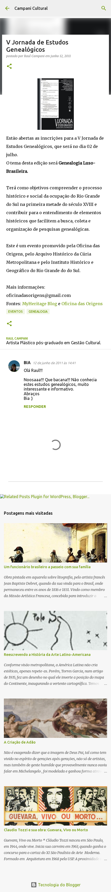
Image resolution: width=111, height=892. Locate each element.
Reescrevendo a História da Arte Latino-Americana (47, 655)
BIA (27, 362)
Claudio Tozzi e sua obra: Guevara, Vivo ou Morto (46, 830)
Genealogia (38, 311)
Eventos (15, 311)
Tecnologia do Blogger (59, 884)
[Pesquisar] (104, 8)
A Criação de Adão (20, 742)
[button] (9, 66)
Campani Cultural (31, 8)
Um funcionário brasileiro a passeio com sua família (47, 567)
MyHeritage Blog (39, 303)
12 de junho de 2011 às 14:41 (54, 363)
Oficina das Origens (82, 303)
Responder (35, 406)
